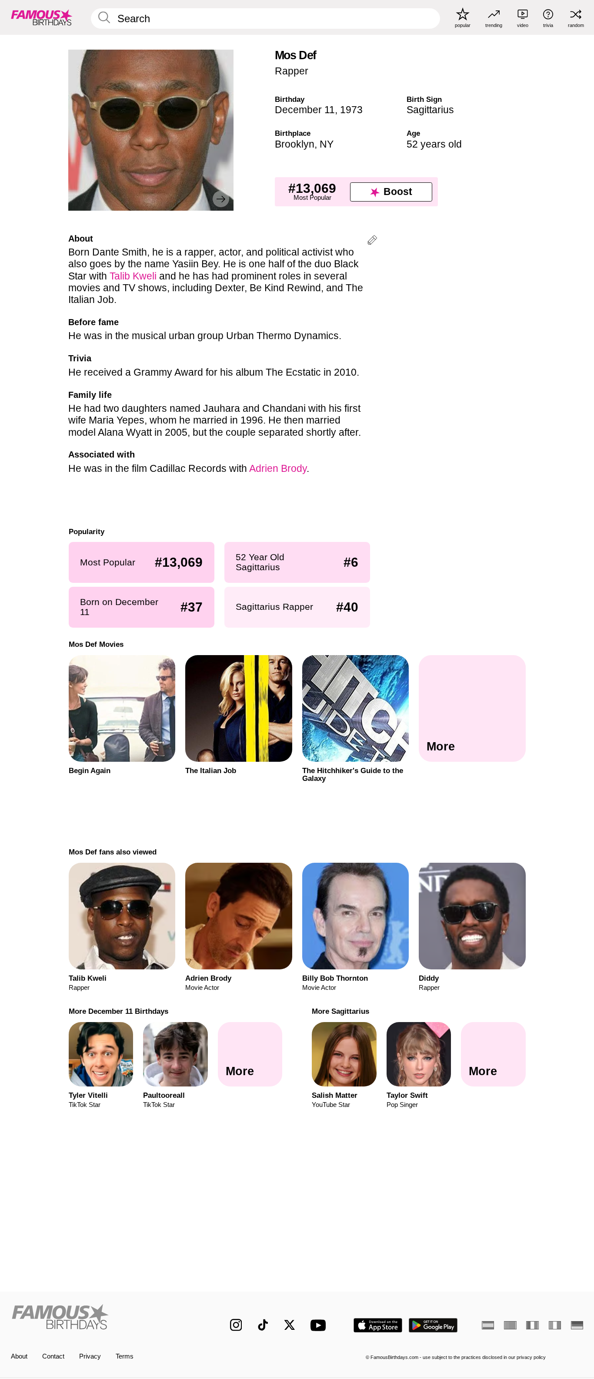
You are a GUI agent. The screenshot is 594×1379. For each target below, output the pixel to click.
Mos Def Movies (95, 644)
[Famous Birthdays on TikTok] (263, 1325)
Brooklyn (294, 144)
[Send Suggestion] (372, 241)
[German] (577, 1325)
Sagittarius (430, 109)
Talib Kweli (133, 276)
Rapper (291, 71)
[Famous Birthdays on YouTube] (320, 1325)
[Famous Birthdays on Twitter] (290, 1325)
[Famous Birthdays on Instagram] (236, 1325)
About (19, 1356)
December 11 (305, 109)
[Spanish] (488, 1325)
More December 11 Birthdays (118, 1011)
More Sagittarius (340, 1011)
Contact (53, 1356)
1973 (351, 109)
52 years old (434, 144)
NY (327, 144)
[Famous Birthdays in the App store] (378, 1325)
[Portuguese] (510, 1325)
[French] (532, 1325)
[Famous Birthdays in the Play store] (433, 1325)
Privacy (90, 1356)
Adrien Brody (278, 468)
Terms (124, 1356)
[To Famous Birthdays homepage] (41, 17)
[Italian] (555, 1325)
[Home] (104, 1318)
